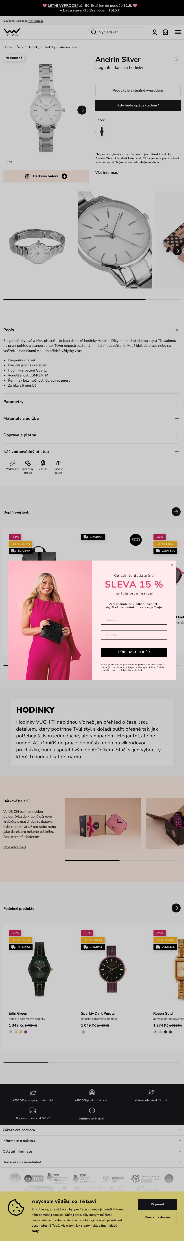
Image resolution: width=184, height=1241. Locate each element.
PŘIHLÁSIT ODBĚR (134, 652)
